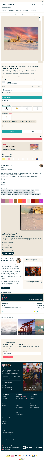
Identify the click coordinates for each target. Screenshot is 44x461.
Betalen (5, 385)
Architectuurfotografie (17, 192)
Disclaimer (18, 452)
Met (33, 131)
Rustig (2, 184)
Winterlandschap (15, 194)
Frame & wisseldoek (7, 97)
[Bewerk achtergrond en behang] (40, 19)
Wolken (28, 190)
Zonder (12, 131)
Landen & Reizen (9, 190)
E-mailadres (5, 351)
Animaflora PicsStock (8, 65)
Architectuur (3, 192)
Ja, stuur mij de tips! (7, 356)
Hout (21, 194)
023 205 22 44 (17, 376)
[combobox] (19, 7)
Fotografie (10, 192)
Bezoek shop (3, 169)
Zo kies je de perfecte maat (37, 86)
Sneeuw (23, 190)
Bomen (36, 190)
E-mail (12, 378)
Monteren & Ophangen (8, 389)
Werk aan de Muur (7, 417)
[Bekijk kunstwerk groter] (40, 17)
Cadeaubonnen (6, 390)
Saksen (33, 192)
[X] (12, 439)
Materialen (25, 10)
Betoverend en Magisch (35, 194)
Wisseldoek (6, 100)
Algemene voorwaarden (11, 452)
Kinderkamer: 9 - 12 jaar (6, 194)
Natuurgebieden (27, 192)
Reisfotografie (27, 194)
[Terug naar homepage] (7, 4)
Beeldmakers (18, 10)
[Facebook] (10, 439)
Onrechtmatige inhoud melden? (26, 452)
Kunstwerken (3, 10)
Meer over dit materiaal (38, 79)
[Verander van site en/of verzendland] (42, 1)
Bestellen (5, 384)
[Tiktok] (13, 439)
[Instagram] (6, 439)
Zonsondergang (17, 190)
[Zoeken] (42, 7)
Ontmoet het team (28, 389)
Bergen (2, 190)
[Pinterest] (8, 439)
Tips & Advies (33, 10)
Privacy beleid (34, 452)
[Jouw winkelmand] (42, 4)
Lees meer (10, 169)
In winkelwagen (23, 139)
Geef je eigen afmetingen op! (12, 92)
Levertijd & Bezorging (7, 387)
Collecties (11, 10)
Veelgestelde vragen (7, 382)
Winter (32, 190)
